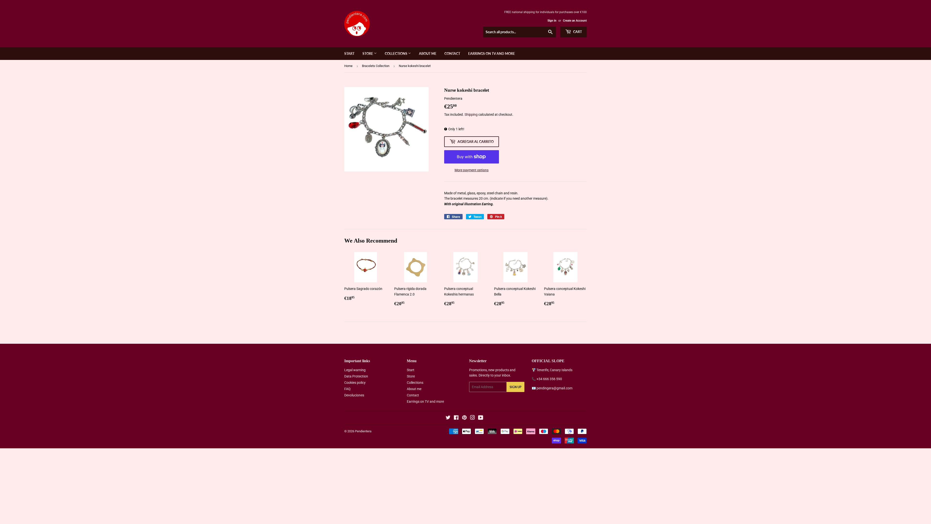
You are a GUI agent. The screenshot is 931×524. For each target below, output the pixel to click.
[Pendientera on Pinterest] (464, 418)
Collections (396, 53)
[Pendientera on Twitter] (448, 418)
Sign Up (515, 387)
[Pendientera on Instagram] (472, 418)
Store (368, 53)
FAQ (347, 389)
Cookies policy (355, 383)
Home (348, 66)
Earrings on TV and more (491, 53)
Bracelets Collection (375, 66)
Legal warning (355, 370)
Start (349, 53)
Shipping (471, 114)
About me (427, 53)
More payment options (472, 170)
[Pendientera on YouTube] (480, 418)
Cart (577, 32)
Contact (452, 53)
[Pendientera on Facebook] (456, 418)
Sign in (551, 20)
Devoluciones (354, 395)
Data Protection (356, 376)
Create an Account (575, 20)
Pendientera (363, 431)
